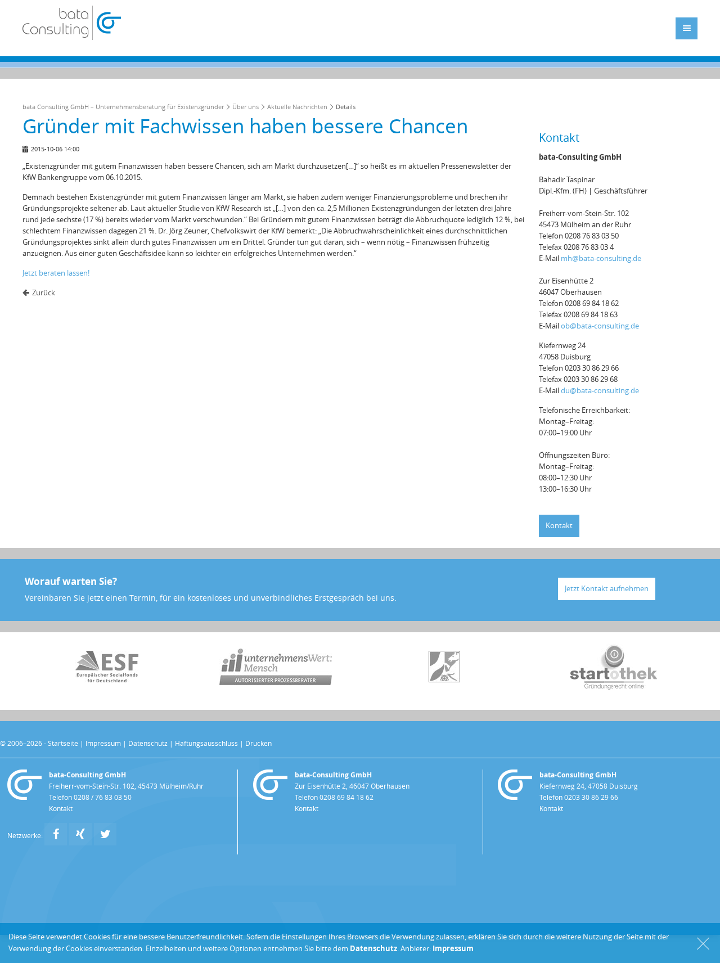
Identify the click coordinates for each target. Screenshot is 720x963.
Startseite (63, 744)
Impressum (103, 744)
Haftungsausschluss (206, 744)
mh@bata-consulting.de (601, 258)
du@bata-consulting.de (600, 390)
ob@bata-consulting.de (600, 326)
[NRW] (444, 680)
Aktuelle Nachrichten (297, 107)
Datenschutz (148, 744)
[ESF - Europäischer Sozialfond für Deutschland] (106, 680)
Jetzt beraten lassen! (55, 273)
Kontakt (559, 525)
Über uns (245, 107)
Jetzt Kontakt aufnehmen (607, 588)
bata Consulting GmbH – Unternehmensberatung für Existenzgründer (123, 107)
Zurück (43, 293)
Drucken (258, 744)
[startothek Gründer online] (613, 687)
